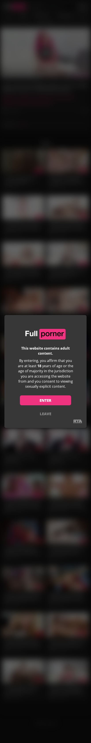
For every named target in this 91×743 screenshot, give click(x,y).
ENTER (45, 400)
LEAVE (45, 413)
